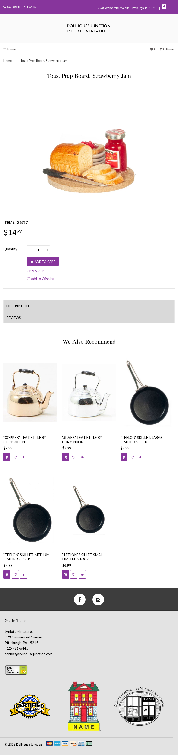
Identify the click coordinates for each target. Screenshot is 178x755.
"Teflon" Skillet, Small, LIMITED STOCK (83, 557)
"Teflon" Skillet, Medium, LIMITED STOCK (26, 557)
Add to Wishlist (42, 279)
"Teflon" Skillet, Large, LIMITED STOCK (142, 439)
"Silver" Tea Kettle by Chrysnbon (82, 439)
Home (7, 60)
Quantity (10, 249)
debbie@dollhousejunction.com (28, 654)
